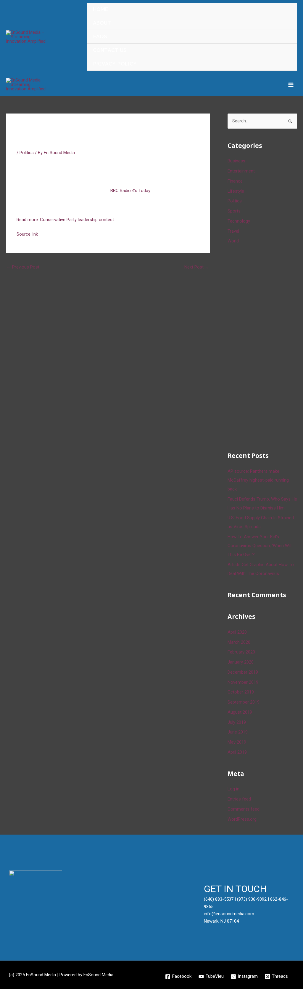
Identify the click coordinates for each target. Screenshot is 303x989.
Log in (233, 789)
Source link (27, 234)
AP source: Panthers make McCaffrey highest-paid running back (258, 480)
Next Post (196, 267)
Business (236, 161)
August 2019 (240, 712)
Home (100, 9)
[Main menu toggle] (291, 84)
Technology (239, 221)
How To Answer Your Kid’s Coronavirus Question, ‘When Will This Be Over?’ (259, 545)
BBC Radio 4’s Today (129, 190)
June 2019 (238, 732)
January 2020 (241, 662)
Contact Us (110, 50)
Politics (27, 152)
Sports (234, 211)
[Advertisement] (265, 347)
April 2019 (237, 752)
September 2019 (244, 702)
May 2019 (237, 742)
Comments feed (244, 809)
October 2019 (241, 692)
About (102, 23)
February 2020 (241, 652)
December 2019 (243, 672)
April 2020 (237, 632)
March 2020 (239, 642)
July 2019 (237, 722)
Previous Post (23, 267)
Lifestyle (236, 191)
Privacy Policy (115, 64)
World (233, 241)
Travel (233, 231)
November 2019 (243, 682)
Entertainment (241, 171)
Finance (235, 181)
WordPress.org (242, 819)
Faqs (100, 36)
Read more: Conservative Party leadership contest (65, 219)
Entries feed (239, 799)
